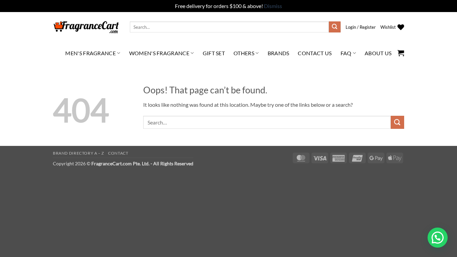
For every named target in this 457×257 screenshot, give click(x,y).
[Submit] (334, 27)
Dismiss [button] (273, 6)
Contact (118, 153)
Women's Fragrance (159, 53)
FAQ (346, 53)
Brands (278, 53)
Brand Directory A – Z (78, 153)
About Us (378, 53)
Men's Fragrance (90, 53)
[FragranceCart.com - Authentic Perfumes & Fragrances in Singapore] (86, 27)
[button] (361, 27)
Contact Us (315, 53)
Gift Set (214, 53)
